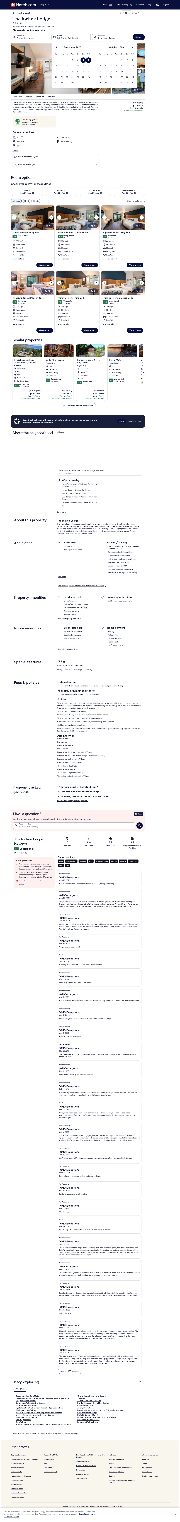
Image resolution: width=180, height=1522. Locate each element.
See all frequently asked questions (72, 800)
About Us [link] (145, 1459)
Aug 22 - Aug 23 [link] (61, 193)
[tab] (20, 1389)
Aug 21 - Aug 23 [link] (95, 193)
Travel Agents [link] (81, 1478)
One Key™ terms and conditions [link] (121, 1468)
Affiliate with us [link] (82, 1461)
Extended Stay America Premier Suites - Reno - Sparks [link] (101, 1410)
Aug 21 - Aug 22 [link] (27, 193)
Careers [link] (145, 1463)
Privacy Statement (85, 1514)
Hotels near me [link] (148, 1468)
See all (15, 150)
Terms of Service (11, 1517)
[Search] (139, 825)
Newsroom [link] (80, 1470)
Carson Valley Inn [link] (85, 1405)
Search (138, 37)
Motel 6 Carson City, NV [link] (87, 1415)
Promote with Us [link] (82, 1474)
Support (140, 5)
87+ (139, 89)
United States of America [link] (28, 1434)
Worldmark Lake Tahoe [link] (26, 1410)
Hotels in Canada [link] (17, 1468)
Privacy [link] (111, 1463)
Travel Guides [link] (147, 1472)
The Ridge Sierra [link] (23, 1419)
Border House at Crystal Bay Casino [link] (93, 1403)
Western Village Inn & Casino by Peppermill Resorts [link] (39, 1412)
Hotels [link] (15, 1434)
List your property (124, 5)
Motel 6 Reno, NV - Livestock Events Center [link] (35, 1415)
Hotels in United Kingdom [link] (21, 1476)
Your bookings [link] (49, 1459)
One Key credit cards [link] (150, 1476)
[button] (67, 60)
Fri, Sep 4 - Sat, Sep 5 (67, 38)
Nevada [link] (42, 1434)
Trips (150, 5)
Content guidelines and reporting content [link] (122, 1481)
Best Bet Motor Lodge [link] (87, 1412)
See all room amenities (68, 649)
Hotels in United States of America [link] (24, 1459)
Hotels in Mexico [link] (17, 1463)
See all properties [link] (24, 13)
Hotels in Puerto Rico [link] (19, 1493)
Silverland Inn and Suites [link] (88, 1419)
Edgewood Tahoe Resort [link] (88, 1422)
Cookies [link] (112, 1476)
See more (61, 512)
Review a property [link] (51, 1472)
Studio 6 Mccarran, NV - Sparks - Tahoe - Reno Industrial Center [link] (44, 1424)
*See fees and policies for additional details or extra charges (81, 586)
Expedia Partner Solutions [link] (86, 1466)
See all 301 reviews (29, 124)
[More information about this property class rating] (20, 23)
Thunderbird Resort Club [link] (27, 1405)
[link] (138, 13)
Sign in (166, 5)
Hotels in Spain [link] (16, 1484)
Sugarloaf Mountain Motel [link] (28, 1396)
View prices (44, 265)
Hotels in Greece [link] (17, 1497)
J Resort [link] (81, 1398)
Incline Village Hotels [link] (55, 1434)
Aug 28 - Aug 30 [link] (129, 193)
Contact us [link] (48, 1468)
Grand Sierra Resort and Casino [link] (91, 1396)
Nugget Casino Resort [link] (26, 1401)
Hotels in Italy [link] (16, 1472)
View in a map (65, 473)
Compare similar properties (79, 405)
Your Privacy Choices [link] (116, 1472)
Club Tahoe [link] (21, 1422)
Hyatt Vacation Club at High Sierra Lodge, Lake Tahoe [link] (39, 1408)
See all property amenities (70, 618)
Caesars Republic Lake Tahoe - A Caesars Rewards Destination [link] (43, 1398)
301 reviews (19, 853)
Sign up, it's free (134, 421)
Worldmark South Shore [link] (26, 1417)
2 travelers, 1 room (107, 38)
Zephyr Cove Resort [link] (86, 1408)
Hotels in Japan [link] (17, 1489)
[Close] (176, 1514)
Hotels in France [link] (17, 1480)
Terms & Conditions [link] (116, 1459)
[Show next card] (143, 372)
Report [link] (22, 884)
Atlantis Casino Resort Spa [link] (89, 1401)
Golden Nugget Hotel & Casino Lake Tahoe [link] (96, 1417)
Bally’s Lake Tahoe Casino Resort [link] (30, 1403)
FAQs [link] (45, 1463)
